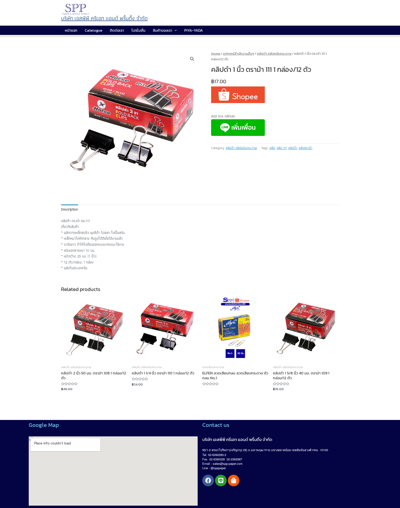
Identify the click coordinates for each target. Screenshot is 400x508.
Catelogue (93, 30)
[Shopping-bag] (233, 480)
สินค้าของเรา (162, 30)
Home (215, 53)
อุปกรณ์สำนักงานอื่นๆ (238, 53)
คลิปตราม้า (305, 147)
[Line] (221, 480)
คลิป (272, 147)
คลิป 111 (282, 147)
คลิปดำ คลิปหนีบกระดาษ (274, 53)
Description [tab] (69, 209)
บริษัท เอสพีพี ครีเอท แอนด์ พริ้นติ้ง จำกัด (104, 18)
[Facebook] (208, 480)
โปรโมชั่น (138, 30)
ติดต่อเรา (117, 30)
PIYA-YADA (193, 30)
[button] (192, 59)
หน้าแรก (71, 30)
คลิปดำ (292, 147)
